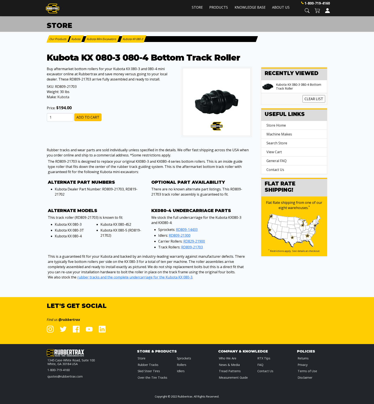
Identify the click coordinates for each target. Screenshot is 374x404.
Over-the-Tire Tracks (152, 377)
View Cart (274, 152)
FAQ (260, 365)
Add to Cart (87, 117)
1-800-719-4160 (317, 3)
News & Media (229, 365)
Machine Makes (279, 134)
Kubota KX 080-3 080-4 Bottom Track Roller (298, 86)
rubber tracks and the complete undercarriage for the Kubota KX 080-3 (134, 277)
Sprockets (184, 358)
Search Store (276, 143)
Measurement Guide (233, 377)
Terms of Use (307, 371)
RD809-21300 (179, 235)
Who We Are (227, 358)
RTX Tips (263, 358)
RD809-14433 (187, 229)
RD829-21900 (194, 241)
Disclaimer (305, 377)
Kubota (63, 97)
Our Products (58, 39)
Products (218, 7)
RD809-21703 (192, 247)
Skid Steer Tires (149, 371)
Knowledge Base (250, 7)
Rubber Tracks (148, 365)
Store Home (276, 125)
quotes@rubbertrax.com (65, 376)
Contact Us (275, 169)
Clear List (314, 99)
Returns (303, 358)
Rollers (181, 365)
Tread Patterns (230, 371)
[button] (307, 10)
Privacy (303, 365)
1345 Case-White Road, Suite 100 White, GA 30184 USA (71, 362)
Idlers (181, 371)
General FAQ (276, 160)
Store (197, 7)
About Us (281, 7)
